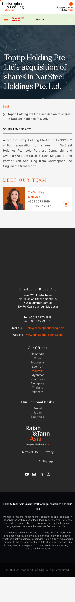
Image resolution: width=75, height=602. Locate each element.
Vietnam (37, 391)
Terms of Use (30, 452)
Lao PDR (37, 366)
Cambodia (37, 354)
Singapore (37, 383)
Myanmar (37, 375)
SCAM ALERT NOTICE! (18, 19)
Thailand (37, 387)
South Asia (38, 416)
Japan (37, 412)
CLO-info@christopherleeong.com (42, 328)
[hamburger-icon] (6, 19)
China (37, 358)
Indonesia (37, 362)
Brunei (37, 408)
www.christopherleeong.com (44, 334)
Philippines (38, 379)
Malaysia (37, 370)
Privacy (48, 452)
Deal (6, 106)
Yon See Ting (36, 192)
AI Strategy (46, 461)
